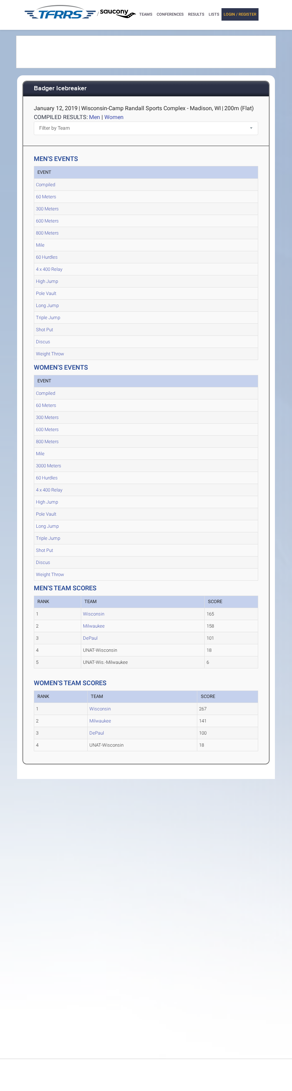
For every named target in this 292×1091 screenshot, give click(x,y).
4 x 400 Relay (49, 269)
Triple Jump (48, 317)
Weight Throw (50, 353)
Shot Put (44, 329)
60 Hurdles (47, 257)
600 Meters (47, 221)
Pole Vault (46, 293)
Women (114, 117)
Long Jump (47, 305)
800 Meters (47, 233)
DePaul (90, 638)
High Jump (47, 281)
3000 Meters (48, 465)
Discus (43, 341)
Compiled (45, 184)
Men (94, 117)
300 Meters (47, 208)
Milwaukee (94, 626)
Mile (40, 245)
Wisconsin (93, 614)
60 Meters (46, 196)
